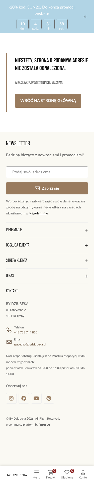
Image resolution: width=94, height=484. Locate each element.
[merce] (44, 424)
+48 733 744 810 (25, 332)
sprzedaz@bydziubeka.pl (30, 344)
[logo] (17, 475)
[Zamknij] (85, 17)
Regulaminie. (39, 213)
